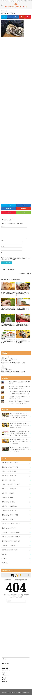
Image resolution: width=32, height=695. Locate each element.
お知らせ (4, 554)
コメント (3, 226)
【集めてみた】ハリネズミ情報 (10, 549)
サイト (2, 252)
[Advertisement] (16, 52)
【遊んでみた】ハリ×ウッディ (10, 545)
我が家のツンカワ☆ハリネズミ (15, 692)
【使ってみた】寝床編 (7, 493)
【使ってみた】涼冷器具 (8, 502)
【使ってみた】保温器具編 (9, 489)
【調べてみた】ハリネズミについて (11, 536)
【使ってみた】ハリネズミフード (10, 484)
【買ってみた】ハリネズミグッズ (10, 541)
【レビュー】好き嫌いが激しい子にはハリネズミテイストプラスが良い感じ (19, 441)
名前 (2, 241)
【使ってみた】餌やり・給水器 (10, 515)
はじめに (4, 558)
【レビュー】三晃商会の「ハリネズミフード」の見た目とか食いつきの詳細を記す (19, 425)
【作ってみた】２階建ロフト (9, 475)
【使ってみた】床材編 (7, 497)
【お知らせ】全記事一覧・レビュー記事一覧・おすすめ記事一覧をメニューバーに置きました (19, 433)
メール (2, 246)
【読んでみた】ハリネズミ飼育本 (10, 532)
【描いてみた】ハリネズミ (9, 519)
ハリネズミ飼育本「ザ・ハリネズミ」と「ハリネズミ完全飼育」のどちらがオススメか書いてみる (15, 416)
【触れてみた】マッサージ (9, 528)
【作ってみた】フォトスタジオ (10, 462)
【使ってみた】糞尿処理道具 (9, 506)
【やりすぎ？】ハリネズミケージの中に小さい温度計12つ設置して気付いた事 (19, 449)
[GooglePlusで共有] (22, 16)
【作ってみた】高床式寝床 (9, 471)
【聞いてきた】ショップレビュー (10, 523)
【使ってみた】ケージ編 (8, 480)
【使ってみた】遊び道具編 (9, 510)
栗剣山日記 (5, 562)
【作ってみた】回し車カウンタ (10, 467)
